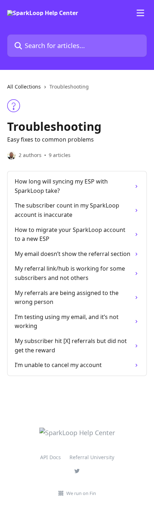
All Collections (24, 86)
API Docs (50, 457)
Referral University (91, 457)
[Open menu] (140, 13)
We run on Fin (81, 493)
